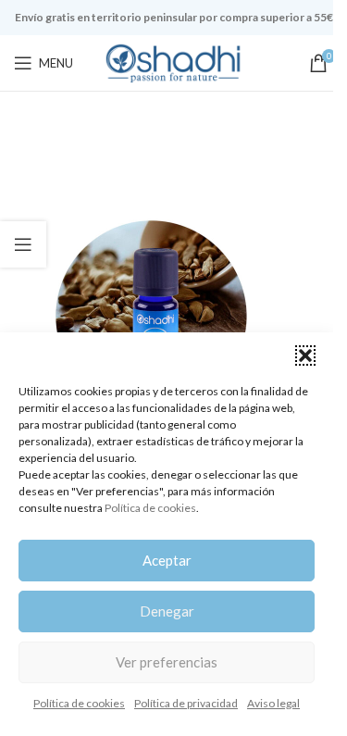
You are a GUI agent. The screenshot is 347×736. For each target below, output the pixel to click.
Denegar (167, 611)
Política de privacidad (186, 703)
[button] (305, 355)
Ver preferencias (166, 662)
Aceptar (167, 560)
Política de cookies (150, 508)
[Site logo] (174, 61)
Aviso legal (273, 703)
